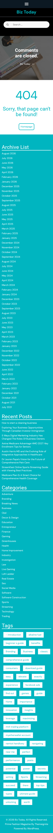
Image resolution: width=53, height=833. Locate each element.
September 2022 (11, 364)
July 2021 (7, 407)
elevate (22, 676)
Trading (6, 616)
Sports (5, 602)
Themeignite (41, 824)
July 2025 (7, 209)
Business (6, 508)
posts (30, 760)
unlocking (11, 802)
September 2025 (11, 200)
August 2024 (9, 261)
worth (27, 802)
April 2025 (7, 224)
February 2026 (10, 177)
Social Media (8, 588)
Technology (8, 611)
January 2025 (9, 238)
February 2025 (10, 233)
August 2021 (8, 402)
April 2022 (7, 374)
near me (10, 751)
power (26, 768)
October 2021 (9, 397)
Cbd (4, 512)
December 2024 (10, 242)
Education (7, 522)
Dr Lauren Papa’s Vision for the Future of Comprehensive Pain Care (23, 461)
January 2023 (9, 346)
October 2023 (9, 303)
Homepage (26, 126)
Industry (6, 555)
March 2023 (8, 336)
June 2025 (7, 214)
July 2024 (7, 266)
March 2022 (8, 379)
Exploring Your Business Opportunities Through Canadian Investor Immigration (23, 429)
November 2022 (10, 355)
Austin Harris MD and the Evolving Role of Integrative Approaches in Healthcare (24, 453)
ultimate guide (27, 793)
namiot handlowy (15, 743)
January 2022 (9, 388)
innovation (11, 710)
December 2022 (10, 350)
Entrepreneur (9, 527)
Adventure (7, 494)
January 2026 (9, 181)
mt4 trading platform (17, 726)
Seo (4, 583)
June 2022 (7, 369)
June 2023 (7, 322)
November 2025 (10, 191)
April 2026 (7, 172)
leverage (10, 718)
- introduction (13, 634)
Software (6, 592)
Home (9, 701)
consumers (12, 668)
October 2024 (9, 252)
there (25, 785)
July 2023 (7, 317)
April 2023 (7, 332)
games (25, 693)
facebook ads (32, 684)
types (9, 793)
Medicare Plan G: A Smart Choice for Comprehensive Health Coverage (21, 477)
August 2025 (9, 205)
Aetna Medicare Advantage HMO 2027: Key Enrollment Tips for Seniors (25, 445)
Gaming (6, 536)
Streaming (7, 606)
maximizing (29, 718)
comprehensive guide (17, 659)
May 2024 (7, 275)
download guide (34, 668)
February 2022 (10, 383)
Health (5, 545)
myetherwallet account (18, 735)
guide (40, 693)
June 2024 (7, 270)
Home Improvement (12, 550)
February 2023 (10, 341)
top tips (40, 785)
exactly (38, 676)
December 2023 (10, 299)
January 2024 (9, 294)
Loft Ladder (8, 573)
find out (10, 693)
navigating (37, 743)
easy (8, 676)
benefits (35, 643)
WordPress (33, 828)
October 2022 (9, 360)
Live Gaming (8, 569)
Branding (6, 498)
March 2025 (8, 228)
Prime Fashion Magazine (18, 824)
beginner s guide (15, 643)
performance (13, 760)
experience (12, 684)
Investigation (9, 559)
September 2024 (11, 256)
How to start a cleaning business (19, 422)
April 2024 (7, 280)
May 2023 (7, 327)
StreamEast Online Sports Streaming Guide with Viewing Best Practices (25, 469)
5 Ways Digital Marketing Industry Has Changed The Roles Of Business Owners (23, 437)
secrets (42, 768)
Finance (6, 531)
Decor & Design (10, 517)
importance (26, 701)
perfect (26, 751)
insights (29, 710)
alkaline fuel (35, 634)
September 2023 (11, 308)
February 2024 (10, 289)
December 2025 (10, 186)
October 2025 (9, 195)
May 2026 (7, 167)
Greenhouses (9, 541)
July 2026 (7, 158)
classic (44, 651)
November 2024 (10, 247)
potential (10, 768)
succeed (10, 785)
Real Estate (8, 578)
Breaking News (10, 503)
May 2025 (7, 219)
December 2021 (10, 393)
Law (4, 564)
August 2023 (9, 313)
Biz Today (26, 12)
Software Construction (14, 597)
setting (9, 777)
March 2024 (8, 285)
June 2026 (7, 162)
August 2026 (9, 153)
